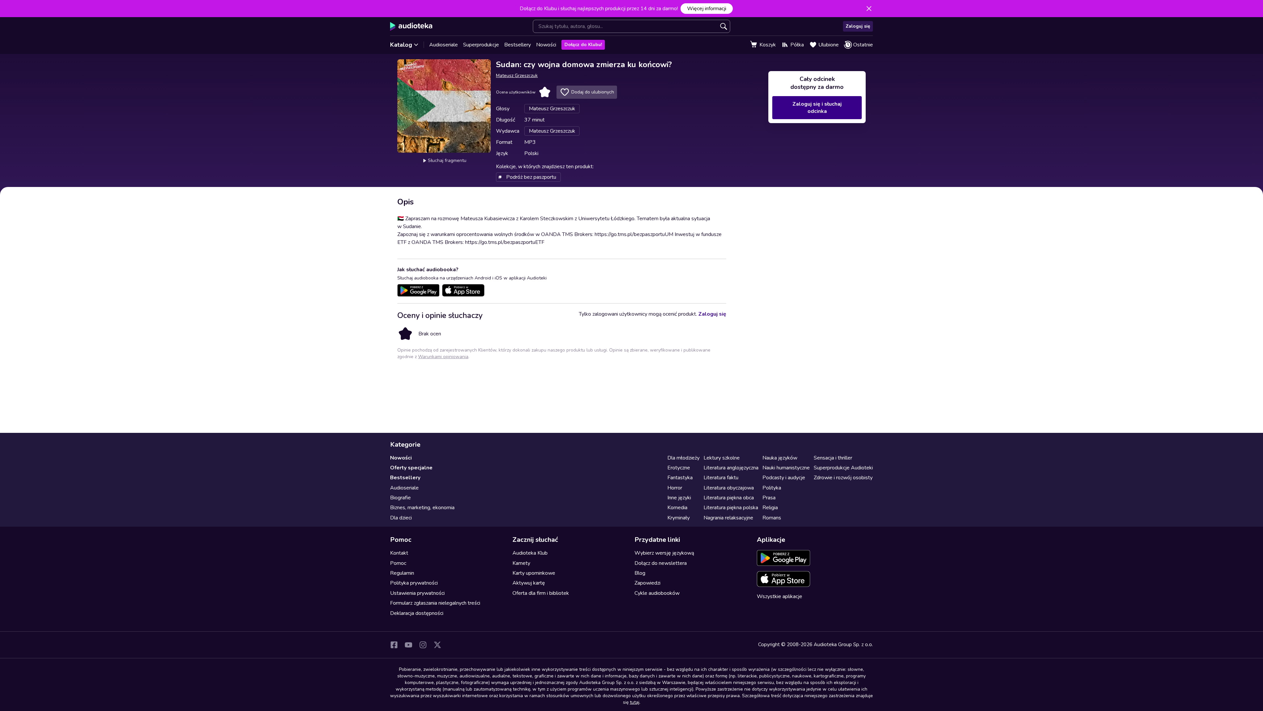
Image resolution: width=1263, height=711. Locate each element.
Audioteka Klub (530, 553)
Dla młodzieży (683, 457)
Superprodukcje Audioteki (843, 467)
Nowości (546, 44)
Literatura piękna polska (731, 507)
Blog (639, 573)
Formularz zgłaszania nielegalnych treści (435, 603)
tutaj (634, 702)
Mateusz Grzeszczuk (517, 75)
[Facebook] (394, 645)
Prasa (769, 497)
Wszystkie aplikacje (779, 596)
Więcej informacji (706, 8)
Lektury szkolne (722, 457)
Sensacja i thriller (833, 457)
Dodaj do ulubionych (592, 92)
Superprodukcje (481, 44)
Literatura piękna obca (729, 497)
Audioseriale (443, 44)
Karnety (521, 563)
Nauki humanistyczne (786, 467)
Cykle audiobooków (657, 593)
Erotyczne (678, 467)
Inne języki (679, 497)
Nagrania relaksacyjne (728, 517)
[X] (437, 645)
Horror (674, 487)
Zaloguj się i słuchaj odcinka (817, 107)
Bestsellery (517, 44)
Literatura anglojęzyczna (731, 467)
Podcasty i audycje (783, 477)
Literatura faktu (721, 477)
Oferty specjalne (411, 467)
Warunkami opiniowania (443, 357)
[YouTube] (408, 645)
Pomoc (398, 563)
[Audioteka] (411, 26)
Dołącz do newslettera (660, 563)
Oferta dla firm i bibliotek (540, 593)
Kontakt (399, 553)
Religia (770, 507)
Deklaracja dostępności (416, 613)
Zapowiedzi (647, 583)
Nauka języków (779, 457)
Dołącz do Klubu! (583, 44)
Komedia (677, 507)
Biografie (400, 497)
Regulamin (402, 573)
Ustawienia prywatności (417, 593)
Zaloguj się (858, 26)
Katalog (401, 45)
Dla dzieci (401, 517)
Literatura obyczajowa (729, 487)
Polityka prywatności (414, 583)
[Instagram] (423, 645)
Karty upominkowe (533, 573)
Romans (771, 517)
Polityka (771, 487)
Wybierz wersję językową (664, 553)
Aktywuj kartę (528, 583)
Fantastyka (680, 477)
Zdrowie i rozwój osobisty (843, 477)
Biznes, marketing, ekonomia (422, 507)
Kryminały (678, 517)
